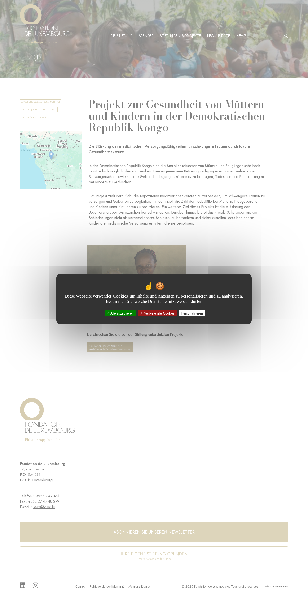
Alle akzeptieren (121, 313)
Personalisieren (192, 313)
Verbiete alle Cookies (159, 313)
